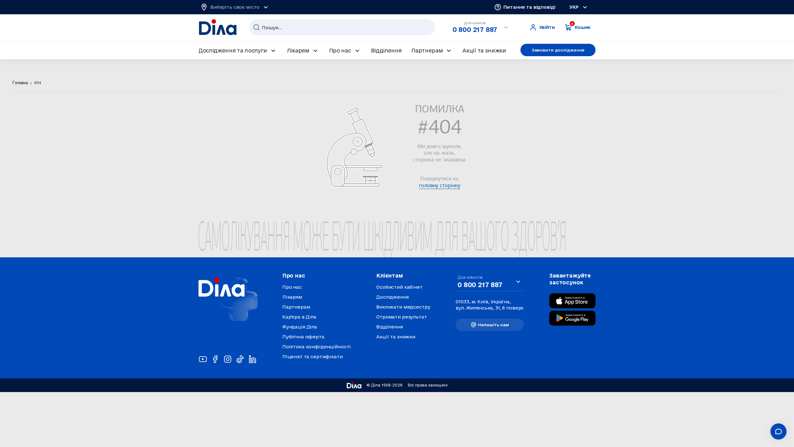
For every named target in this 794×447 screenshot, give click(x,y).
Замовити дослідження (558, 50)
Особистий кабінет (399, 287)
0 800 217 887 (475, 29)
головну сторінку (439, 186)
